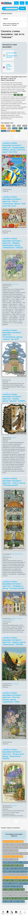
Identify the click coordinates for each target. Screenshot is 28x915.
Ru (16, 3)
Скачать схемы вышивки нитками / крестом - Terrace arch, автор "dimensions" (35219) (13, 754)
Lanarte (14, 437)
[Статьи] (16, 912)
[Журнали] (7, 912)
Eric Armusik (15, 683)
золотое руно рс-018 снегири (13, 856)
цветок (8, 125)
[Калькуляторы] (12, 912)
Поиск (22, 8)
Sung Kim (14, 805)
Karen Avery (15, 284)
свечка (18, 130)
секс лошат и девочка (10, 850)
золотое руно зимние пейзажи (13, 841)
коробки (3, 128)
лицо (9, 128)
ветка (18, 125)
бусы (2, 125)
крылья (25, 125)
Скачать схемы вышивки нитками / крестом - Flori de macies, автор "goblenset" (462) (12, 697)
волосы (13, 130)
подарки (15, 128)
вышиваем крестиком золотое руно (15, 871)
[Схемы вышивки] (21, 912)
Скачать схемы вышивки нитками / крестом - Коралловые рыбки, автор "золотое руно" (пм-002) (13, 147)
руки (13, 125)
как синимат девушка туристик (13, 889)
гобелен (3, 130)
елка (25, 128)
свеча (20, 128)
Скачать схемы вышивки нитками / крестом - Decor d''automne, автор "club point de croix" (13, 201)
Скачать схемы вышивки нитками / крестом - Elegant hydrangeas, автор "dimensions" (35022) (12, 243)
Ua (22, 3)
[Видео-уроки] (3, 912)
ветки (8, 130)
